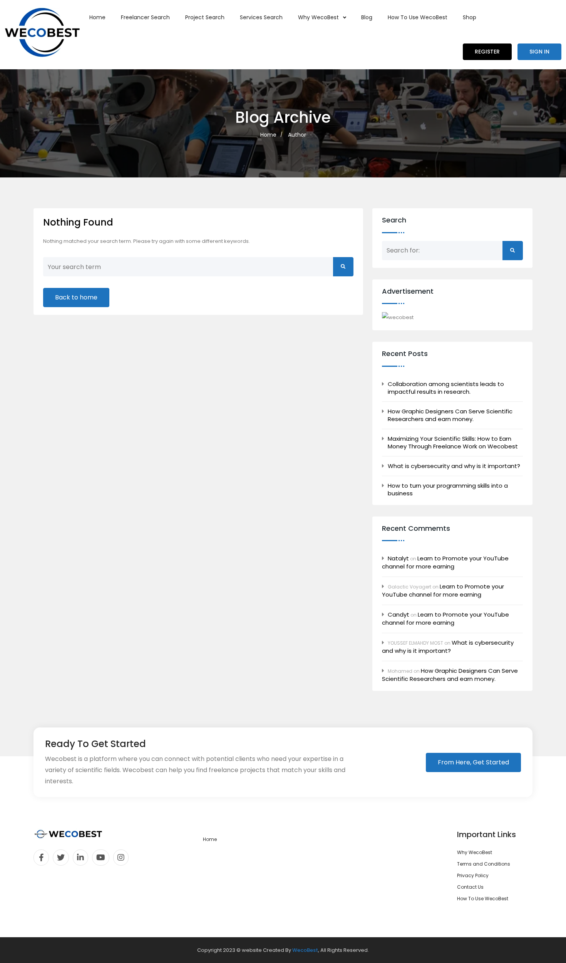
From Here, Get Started (473, 762)
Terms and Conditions (483, 864)
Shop (469, 17)
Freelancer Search (145, 17)
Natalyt (398, 558)
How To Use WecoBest (417, 17)
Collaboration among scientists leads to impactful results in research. (446, 388)
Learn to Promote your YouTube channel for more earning (445, 562)
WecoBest (305, 950)
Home (97, 17)
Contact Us (470, 887)
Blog (366, 17)
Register (487, 51)
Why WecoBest (319, 17)
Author (297, 135)
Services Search (261, 17)
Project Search (204, 17)
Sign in (539, 51)
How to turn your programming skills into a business (448, 489)
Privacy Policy (473, 875)
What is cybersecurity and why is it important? (454, 466)
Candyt (398, 614)
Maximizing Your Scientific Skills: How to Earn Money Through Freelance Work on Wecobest (453, 442)
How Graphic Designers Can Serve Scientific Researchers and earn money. (450, 415)
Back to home (76, 297)
